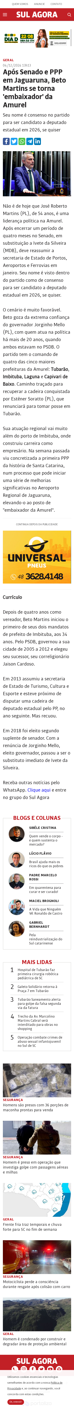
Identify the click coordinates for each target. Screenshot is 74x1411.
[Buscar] (69, 15)
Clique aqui (39, 790)
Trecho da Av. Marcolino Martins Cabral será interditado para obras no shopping (38, 1023)
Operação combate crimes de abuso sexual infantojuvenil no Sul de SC (40, 1042)
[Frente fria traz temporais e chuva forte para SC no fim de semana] (37, 1200)
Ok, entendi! (15, 1402)
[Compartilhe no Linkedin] (37, 141)
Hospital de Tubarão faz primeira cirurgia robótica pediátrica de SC (38, 974)
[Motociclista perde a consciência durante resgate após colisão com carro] (37, 1257)
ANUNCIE (39, 4)
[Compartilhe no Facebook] (6, 141)
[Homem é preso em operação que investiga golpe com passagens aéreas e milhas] (37, 1138)
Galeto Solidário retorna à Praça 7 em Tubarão (37, 989)
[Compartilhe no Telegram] (29, 141)
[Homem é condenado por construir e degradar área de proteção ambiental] (37, 1314)
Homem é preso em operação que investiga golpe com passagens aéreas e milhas (35, 1167)
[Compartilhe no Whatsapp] (21, 141)
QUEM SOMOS (20, 4)
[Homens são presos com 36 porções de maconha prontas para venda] (37, 1080)
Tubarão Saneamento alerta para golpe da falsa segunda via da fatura (39, 1004)
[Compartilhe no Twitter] (14, 141)
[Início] (37, 16)
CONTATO (56, 4)
